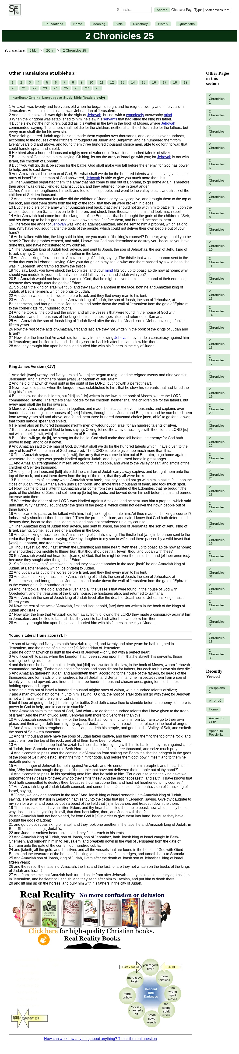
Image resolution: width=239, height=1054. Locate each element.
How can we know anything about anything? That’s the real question (100, 1039)
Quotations (187, 24)
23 (45, 88)
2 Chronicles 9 (217, 229)
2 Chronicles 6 (217, 180)
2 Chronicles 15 (217, 327)
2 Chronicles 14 (217, 311)
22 (34, 88)
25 (66, 88)
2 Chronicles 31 (217, 572)
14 (133, 82)
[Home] (14, 9)
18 (175, 82)
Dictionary (140, 24)
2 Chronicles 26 (217, 490)
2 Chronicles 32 (217, 588)
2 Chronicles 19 (217, 392)
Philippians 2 (217, 689)
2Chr (49, 50)
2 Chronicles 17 (217, 360)
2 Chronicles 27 (217, 507)
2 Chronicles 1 (217, 98)
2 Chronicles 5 (217, 164)
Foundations (54, 24)
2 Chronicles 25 (74, 50)
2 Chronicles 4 (217, 147)
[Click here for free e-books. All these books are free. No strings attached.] (91, 952)
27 (87, 88)
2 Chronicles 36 (217, 654)
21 (24, 88)
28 (97, 88)
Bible (119, 24)
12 (112, 82)
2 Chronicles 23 (217, 458)
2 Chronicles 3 (217, 131)
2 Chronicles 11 (217, 262)
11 (101, 82)
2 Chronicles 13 (217, 294)
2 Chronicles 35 (217, 637)
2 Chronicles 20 (217, 409)
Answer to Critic (216, 720)
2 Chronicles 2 (217, 115)
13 (122, 82)
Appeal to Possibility (216, 732)
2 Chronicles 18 (217, 376)
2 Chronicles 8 (217, 213)
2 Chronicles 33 (217, 605)
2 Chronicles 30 (217, 556)
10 (91, 82)
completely (135, 115)
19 (185, 82)
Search (162, 10)
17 (164, 82)
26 (76, 88)
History (163, 24)
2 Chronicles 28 (217, 523)
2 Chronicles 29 (217, 539)
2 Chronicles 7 (217, 196)
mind (168, 115)
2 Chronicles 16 (217, 343)
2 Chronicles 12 (217, 278)
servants (110, 119)
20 (13, 88)
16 (154, 82)
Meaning (98, 24)
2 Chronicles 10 (217, 245)
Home (77, 24)
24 (55, 88)
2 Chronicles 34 (217, 621)
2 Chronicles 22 (217, 441)
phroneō (215, 700)
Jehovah (94, 115)
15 (143, 82)
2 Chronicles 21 (217, 425)
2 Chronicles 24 (217, 474)
